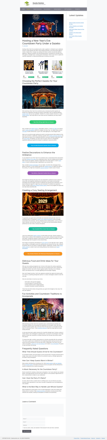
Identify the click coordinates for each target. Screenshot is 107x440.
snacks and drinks (41, 391)
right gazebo (27, 138)
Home (23, 9)
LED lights (24, 131)
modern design (25, 115)
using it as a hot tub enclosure (38, 343)
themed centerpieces (34, 165)
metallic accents (48, 166)
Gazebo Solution (38, 3)
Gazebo (28, 9)
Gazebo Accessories (37, 9)
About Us (93, 438)
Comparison (77, 9)
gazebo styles (25, 113)
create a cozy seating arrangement (45, 219)
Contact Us (98, 438)
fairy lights (54, 128)
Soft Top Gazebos (68, 9)
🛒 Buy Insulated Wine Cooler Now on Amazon (43, 229)
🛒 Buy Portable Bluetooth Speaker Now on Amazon (43, 145)
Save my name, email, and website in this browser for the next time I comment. (41, 427)
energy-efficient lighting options (40, 185)
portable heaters (29, 364)
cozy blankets (58, 363)
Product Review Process (85, 438)
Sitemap (103, 438)
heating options (49, 363)
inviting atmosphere (29, 130)
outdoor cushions (37, 235)
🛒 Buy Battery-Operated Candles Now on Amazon (43, 173)
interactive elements (42, 328)
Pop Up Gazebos (47, 9)
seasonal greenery (44, 167)
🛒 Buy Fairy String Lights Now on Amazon (43, 122)
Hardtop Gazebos (57, 9)
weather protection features (55, 135)
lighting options (34, 128)
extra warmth (45, 242)
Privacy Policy (76, 438)
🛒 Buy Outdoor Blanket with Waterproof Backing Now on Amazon (43, 253)
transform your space (31, 159)
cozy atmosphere (55, 343)
